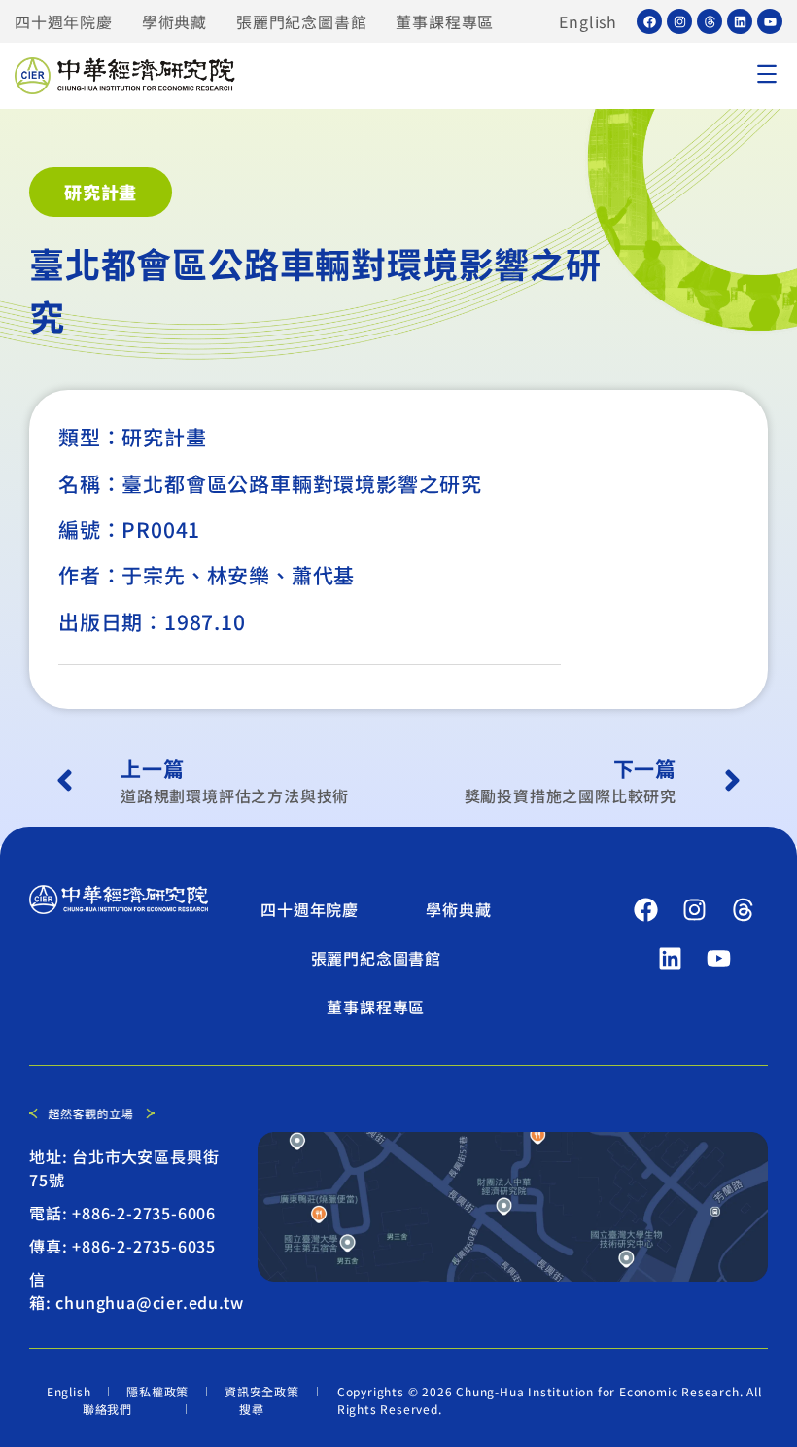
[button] (766, 75)
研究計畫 (100, 191)
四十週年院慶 (64, 21)
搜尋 (251, 1408)
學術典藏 (174, 21)
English (588, 21)
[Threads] (709, 21)
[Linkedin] (739, 21)
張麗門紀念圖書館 (301, 21)
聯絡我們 (107, 1408)
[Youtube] (769, 21)
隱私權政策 (157, 1391)
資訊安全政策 (262, 1391)
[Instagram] (679, 21)
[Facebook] (649, 21)
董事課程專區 (445, 21)
